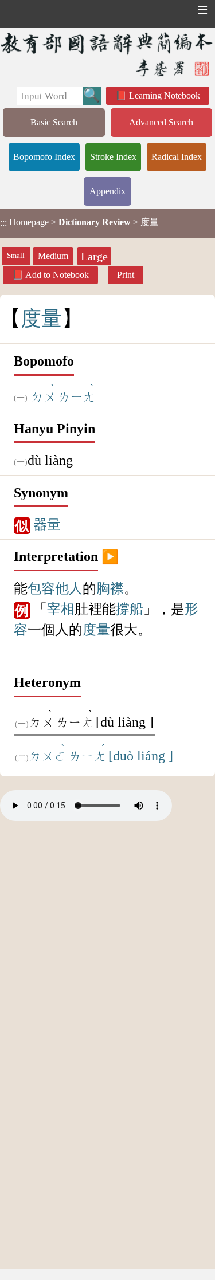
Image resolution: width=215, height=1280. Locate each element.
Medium (53, 256)
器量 (47, 524)
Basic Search (53, 122)
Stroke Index (113, 157)
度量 (96, 629)
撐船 (129, 609)
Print (125, 275)
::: (3, 223)
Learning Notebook (164, 95)
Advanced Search (161, 122)
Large (94, 256)
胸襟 (110, 588)
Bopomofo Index (44, 157)
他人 (69, 588)
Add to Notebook (57, 275)
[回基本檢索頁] (107, 54)
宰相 (61, 609)
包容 (41, 588)
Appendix (107, 191)
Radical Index (176, 157)
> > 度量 (79, 222)
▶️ (110, 556)
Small (16, 256)
